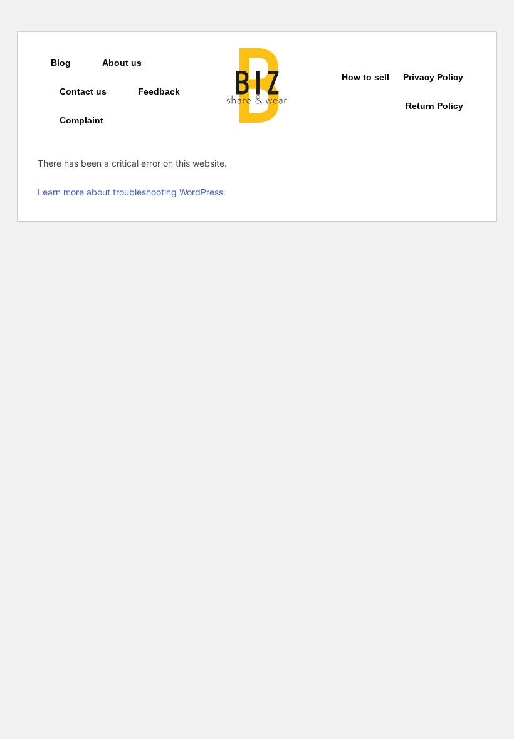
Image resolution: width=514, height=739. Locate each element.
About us (122, 63)
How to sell (365, 77)
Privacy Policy (433, 77)
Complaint (81, 120)
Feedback (159, 91)
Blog (61, 63)
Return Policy (434, 106)
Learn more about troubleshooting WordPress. (132, 192)
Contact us (83, 91)
